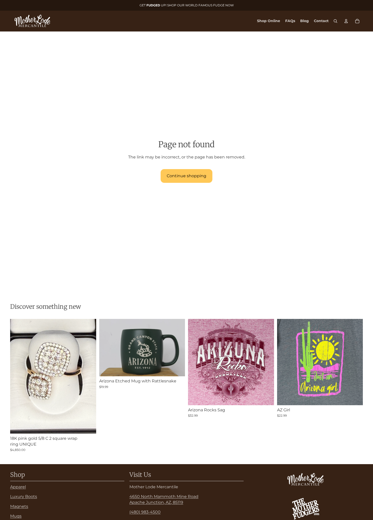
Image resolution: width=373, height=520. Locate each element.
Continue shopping (186, 175)
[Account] (346, 21)
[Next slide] (177, 347)
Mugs (16, 516)
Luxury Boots (23, 496)
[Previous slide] (106, 347)
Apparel (18, 486)
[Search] (335, 21)
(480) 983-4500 (145, 512)
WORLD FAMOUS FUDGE (205, 5)
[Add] (88, 426)
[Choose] (266, 397)
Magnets (19, 506)
